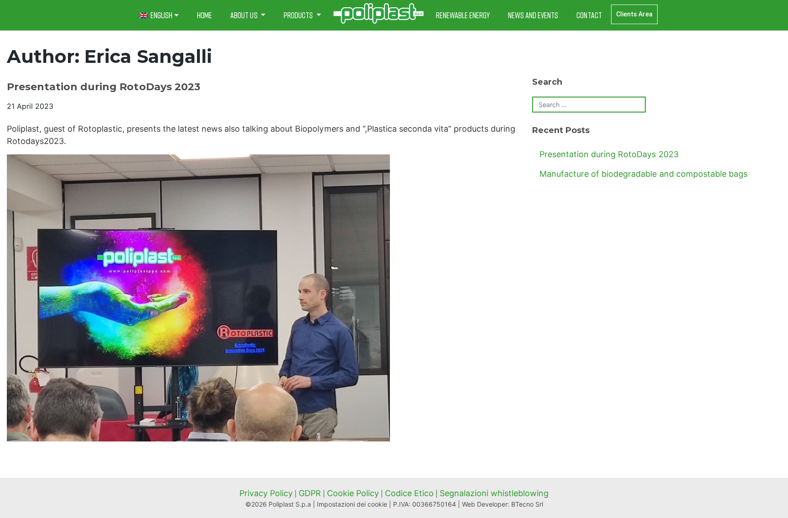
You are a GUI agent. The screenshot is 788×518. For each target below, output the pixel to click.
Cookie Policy (353, 493)
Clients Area (634, 14)
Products (299, 15)
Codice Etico (409, 493)
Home (204, 15)
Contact (588, 15)
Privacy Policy (266, 493)
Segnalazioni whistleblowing (494, 493)
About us (244, 15)
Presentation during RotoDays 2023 (103, 87)
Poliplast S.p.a (290, 504)
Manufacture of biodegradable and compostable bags (643, 174)
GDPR (310, 493)
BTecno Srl (527, 504)
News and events (533, 15)
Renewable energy (463, 15)
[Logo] (378, 13)
